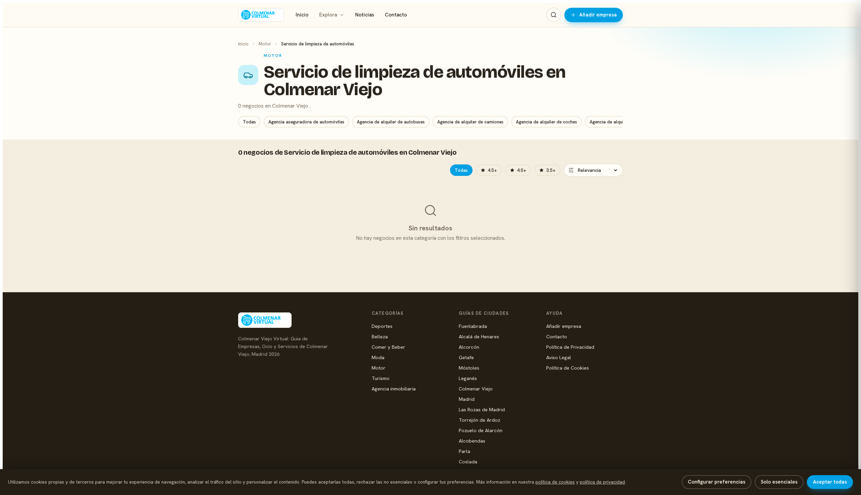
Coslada (468, 461)
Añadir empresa (598, 14)
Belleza (380, 336)
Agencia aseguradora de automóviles (306, 122)
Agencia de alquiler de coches (546, 122)
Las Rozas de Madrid (482, 409)
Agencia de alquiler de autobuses (391, 122)
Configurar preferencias (716, 482)
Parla (464, 451)
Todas (249, 122)
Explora (328, 14)
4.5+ (492, 170)
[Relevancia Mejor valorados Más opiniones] (593, 170)
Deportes (382, 326)
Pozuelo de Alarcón (480, 430)
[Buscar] (553, 14)
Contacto (396, 14)
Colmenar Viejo (476, 388)
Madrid (467, 399)
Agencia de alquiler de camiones (470, 122)
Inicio (302, 14)
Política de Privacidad (570, 347)
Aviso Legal (558, 357)
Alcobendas (472, 440)
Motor (265, 44)
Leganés (468, 378)
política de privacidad (602, 482)
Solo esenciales (779, 482)
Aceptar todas (830, 482)
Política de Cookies (567, 368)
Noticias (364, 14)
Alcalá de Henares (479, 336)
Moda (378, 357)
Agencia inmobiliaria (394, 388)
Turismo (380, 378)
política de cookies (555, 482)
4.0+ (521, 170)
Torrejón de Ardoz (479, 420)
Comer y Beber (388, 347)
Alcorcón (469, 347)
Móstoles (469, 368)
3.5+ (551, 170)
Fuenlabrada (473, 326)
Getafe (466, 357)
